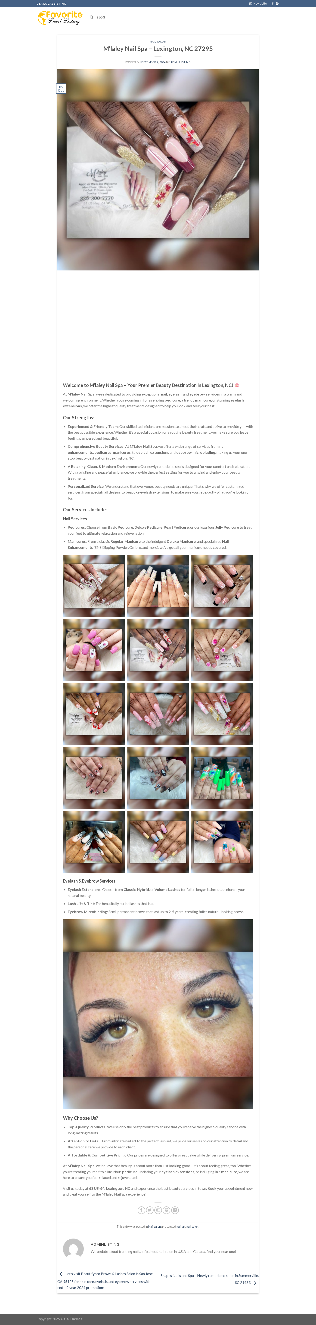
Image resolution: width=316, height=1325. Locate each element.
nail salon (192, 1226)
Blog (100, 17)
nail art (181, 1226)
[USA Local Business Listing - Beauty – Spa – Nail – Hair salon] (60, 17)
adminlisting (180, 62)
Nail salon (158, 41)
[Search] (91, 17)
